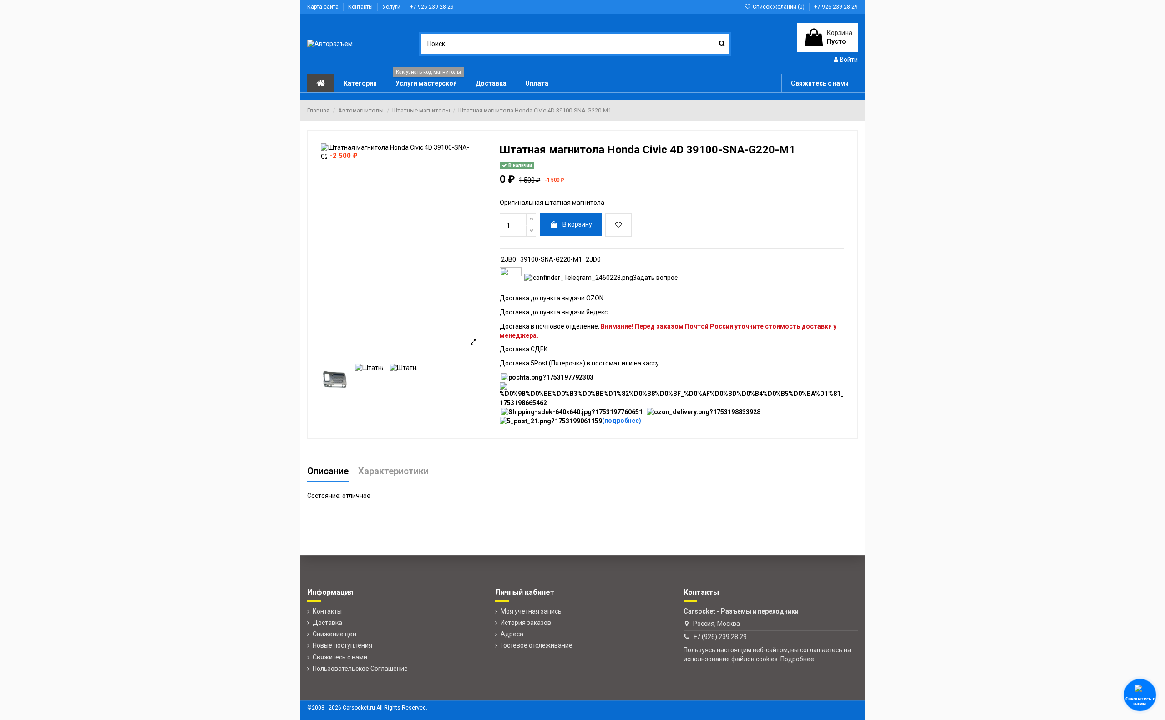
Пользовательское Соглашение (360, 668)
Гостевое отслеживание (536, 645)
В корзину (577, 224)
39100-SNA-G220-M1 (551, 259)
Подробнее (797, 659)
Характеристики (393, 472)
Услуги (392, 7)
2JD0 (593, 259)
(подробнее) (621, 420)
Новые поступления (342, 645)
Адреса (512, 634)
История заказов (526, 622)
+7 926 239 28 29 (432, 7)
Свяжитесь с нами (340, 657)
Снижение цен (334, 634)
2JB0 (508, 259)
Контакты (361, 7)
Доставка (327, 622)
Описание (328, 472)
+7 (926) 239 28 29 (720, 636)
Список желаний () (778, 7)
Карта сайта (323, 7)
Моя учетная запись (531, 611)
